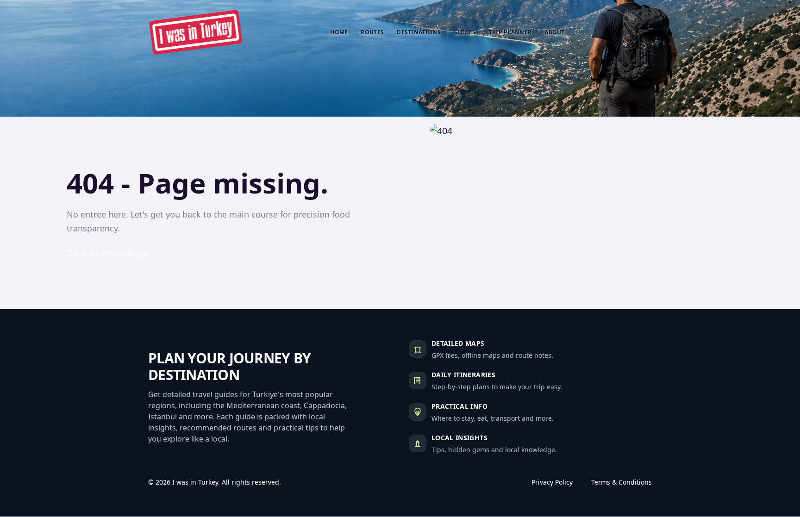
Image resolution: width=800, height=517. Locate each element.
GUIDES (465, 32)
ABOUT (554, 32)
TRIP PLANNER (510, 32)
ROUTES (372, 32)
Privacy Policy (552, 482)
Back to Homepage (108, 253)
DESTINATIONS (419, 32)
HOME (339, 32)
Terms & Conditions (621, 482)
